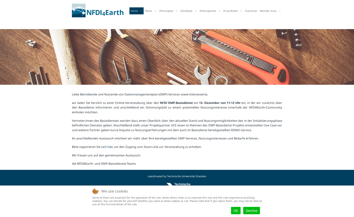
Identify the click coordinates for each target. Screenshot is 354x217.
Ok (236, 210)
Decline (251, 210)
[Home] (99, 10)
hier (109, 147)
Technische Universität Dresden (186, 176)
